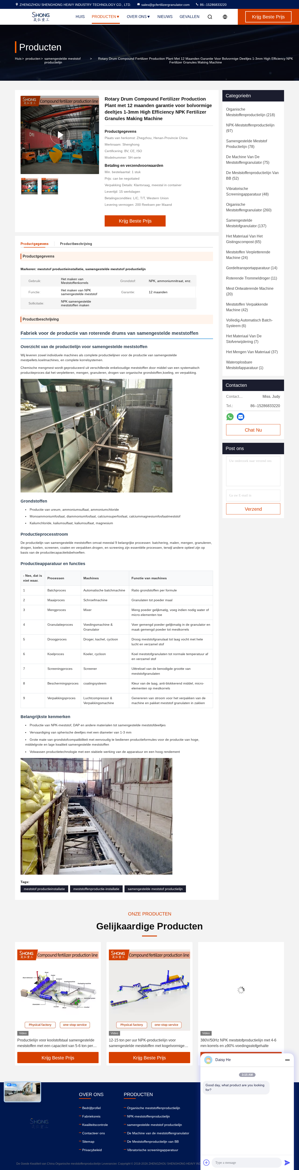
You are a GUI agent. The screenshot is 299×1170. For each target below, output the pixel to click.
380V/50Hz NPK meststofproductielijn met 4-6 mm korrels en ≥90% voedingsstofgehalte (147, 1043)
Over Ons (137, 17)
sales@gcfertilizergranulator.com (165, 5)
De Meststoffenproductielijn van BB (153, 1141)
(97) (250, 128)
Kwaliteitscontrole (95, 1125)
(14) (251, 268)
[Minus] (287, 1060)
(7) (244, 339)
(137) (246, 223)
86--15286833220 (213, 5)
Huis (80, 17)
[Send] (287, 1162)
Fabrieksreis (91, 1116)
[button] (23, 998)
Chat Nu (253, 430)
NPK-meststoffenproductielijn (148, 1116)
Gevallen (189, 17)
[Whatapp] (230, 417)
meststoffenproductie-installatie (96, 889)
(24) (248, 255)
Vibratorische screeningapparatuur (152, 1150)
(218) (250, 112)
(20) (250, 291)
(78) (246, 144)
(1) (244, 365)
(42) (247, 307)
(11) (251, 278)
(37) (252, 352)
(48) (247, 191)
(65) (244, 239)
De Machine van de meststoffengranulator (158, 1133)
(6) (249, 323)
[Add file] (206, 1162)
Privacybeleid (92, 1150)
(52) (252, 175)
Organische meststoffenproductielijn (153, 1108)
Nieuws (165, 17)
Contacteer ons (93, 1133)
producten (32, 58)
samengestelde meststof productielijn (62, 60)
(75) (247, 159)
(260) (248, 207)
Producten (104, 17)
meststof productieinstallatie (44, 889)
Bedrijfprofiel (91, 1108)
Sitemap (88, 1141)
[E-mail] (241, 417)
